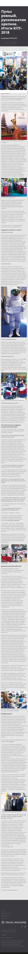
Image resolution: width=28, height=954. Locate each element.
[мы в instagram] (25, 926)
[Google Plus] (11, 43)
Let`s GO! (3, 918)
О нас (2, 911)
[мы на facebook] (22, 927)
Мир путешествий (6, 913)
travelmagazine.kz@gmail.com (8, 931)
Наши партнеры (5, 916)
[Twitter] (7, 43)
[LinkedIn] (15, 43)
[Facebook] (4, 43)
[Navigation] (4, 3)
